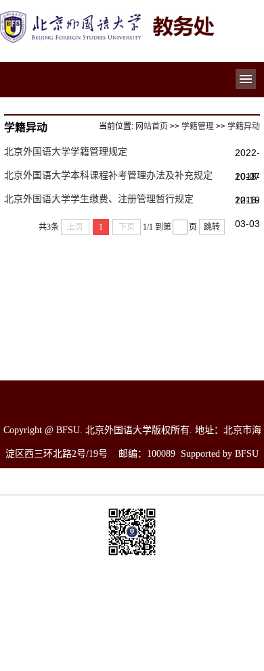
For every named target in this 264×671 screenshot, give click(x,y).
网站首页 (151, 126)
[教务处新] (108, 15)
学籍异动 (243, 126)
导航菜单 (246, 79)
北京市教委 (130, 613)
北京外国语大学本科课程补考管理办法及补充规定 (108, 175)
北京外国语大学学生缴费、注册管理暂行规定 (99, 198)
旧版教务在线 (43, 654)
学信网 (218, 613)
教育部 (43, 613)
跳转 (212, 227)
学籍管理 (197, 126)
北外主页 (43, 634)
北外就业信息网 (218, 634)
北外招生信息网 (130, 634)
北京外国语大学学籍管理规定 (65, 151)
